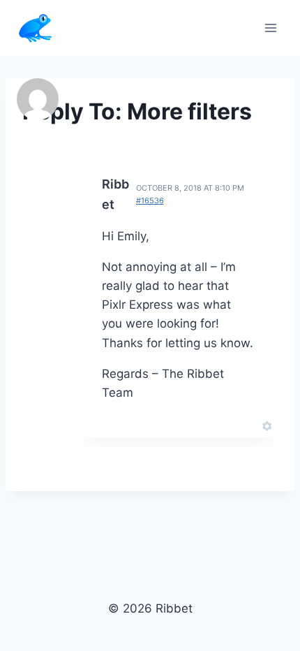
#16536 (150, 200)
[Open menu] (270, 27)
